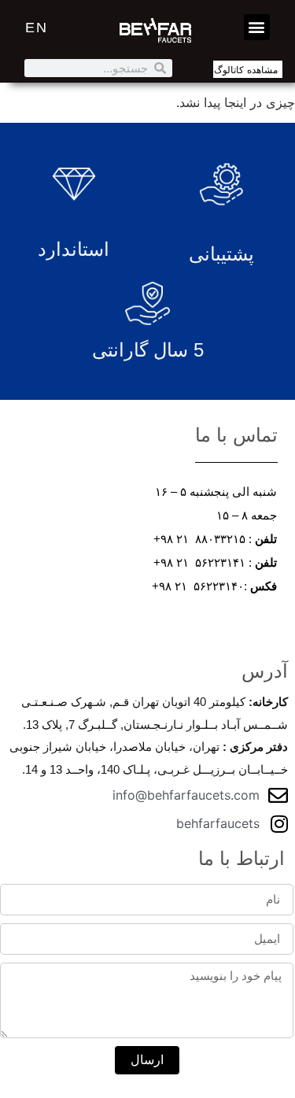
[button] (257, 27)
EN (37, 27)
